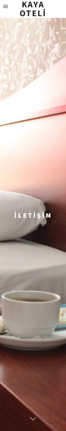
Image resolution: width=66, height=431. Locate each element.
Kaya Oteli (33, 9)
